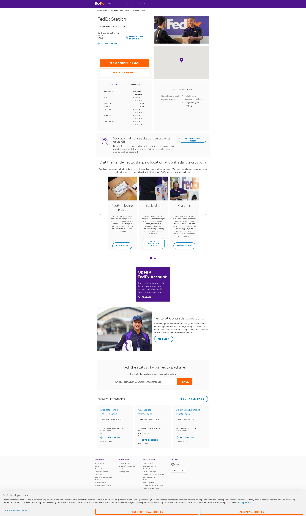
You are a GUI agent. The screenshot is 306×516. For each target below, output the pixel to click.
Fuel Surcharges (148, 469)
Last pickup (136, 84)
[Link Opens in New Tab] (153, 284)
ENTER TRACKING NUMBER (192, 139)
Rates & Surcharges (149, 471)
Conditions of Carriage (102, 471)
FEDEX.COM (161, 338)
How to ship (123, 469)
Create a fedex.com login (127, 466)
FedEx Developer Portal (151, 488)
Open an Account (125, 463)
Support (135, 4)
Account (147, 4)
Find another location (136, 37)
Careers (97, 466)
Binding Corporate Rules (103, 477)
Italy (177, 464)
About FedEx (99, 463)
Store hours (113, 84)
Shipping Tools (124, 471)
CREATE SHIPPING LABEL (120, 62)
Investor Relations (101, 482)
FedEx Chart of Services (103, 480)
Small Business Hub (149, 466)
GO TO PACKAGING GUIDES (150, 242)
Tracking (123, 4)
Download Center (149, 477)
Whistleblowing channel (103, 485)
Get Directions (107, 43)
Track (184, 381)
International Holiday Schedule (153, 474)
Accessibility (99, 469)
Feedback (98, 474)
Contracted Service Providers (153, 485)
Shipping (111, 4)
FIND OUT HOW (182, 244)
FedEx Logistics (148, 482)
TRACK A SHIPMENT (118, 71)
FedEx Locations (148, 480)
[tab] (151, 258)
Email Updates (148, 463)
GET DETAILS (120, 244)
